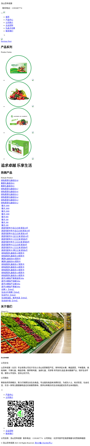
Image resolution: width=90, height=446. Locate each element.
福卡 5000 (5, 206)
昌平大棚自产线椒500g (10, 281)
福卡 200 (4, 225)
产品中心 (9, 20)
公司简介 (9, 23)
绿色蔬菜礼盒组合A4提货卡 (12, 273)
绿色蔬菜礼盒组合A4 (9, 197)
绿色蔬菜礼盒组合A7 (9, 189)
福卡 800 (4, 217)
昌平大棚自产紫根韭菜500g (12, 278)
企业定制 (9, 25)
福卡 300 (4, 222)
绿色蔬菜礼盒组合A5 (9, 194)
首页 (7, 17)
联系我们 (9, 31)
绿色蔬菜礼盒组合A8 (9, 180)
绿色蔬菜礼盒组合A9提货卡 (12, 253)
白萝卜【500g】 (8, 289)
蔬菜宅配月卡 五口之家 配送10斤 (15, 236)
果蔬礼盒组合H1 (8, 183)
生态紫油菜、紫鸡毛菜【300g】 (14, 298)
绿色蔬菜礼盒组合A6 (9, 192)
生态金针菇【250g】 (9, 301)
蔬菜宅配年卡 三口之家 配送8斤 (14, 239)
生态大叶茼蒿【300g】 (10, 292)
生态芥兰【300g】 (8, 295)
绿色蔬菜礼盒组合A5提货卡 (12, 270)
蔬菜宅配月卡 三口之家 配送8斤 (14, 248)
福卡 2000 (5, 211)
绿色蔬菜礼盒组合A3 (9, 200)
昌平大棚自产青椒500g (10, 287)
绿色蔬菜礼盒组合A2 (9, 203)
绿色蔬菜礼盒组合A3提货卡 (12, 275)
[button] (4, 41)
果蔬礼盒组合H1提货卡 (11, 259)
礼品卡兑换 (10, 28)
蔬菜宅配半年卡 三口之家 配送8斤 (15, 242)
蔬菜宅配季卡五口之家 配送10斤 (14, 234)
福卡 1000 (5, 214)
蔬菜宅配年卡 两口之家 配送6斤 (14, 250)
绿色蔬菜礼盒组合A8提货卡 (12, 256)
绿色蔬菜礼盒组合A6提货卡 (12, 267)
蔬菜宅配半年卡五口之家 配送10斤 (15, 231)
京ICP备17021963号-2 (43, 443)
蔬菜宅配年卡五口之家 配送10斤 (14, 228)
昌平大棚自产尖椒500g (10, 284)
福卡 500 (4, 220)
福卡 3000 (5, 208)
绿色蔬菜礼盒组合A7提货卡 (12, 264)
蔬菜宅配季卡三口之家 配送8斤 (14, 245)
